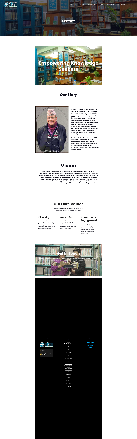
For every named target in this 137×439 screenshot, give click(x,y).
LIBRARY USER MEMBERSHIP (68, 365)
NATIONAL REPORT (68, 370)
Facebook (90, 343)
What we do (68, 384)
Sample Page (68, 380)
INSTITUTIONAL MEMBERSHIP (68, 359)
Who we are (68, 387)
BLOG (68, 346)
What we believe (68, 383)
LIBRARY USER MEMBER (68, 364)
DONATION (68, 349)
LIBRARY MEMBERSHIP (68, 362)
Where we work (68, 386)
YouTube (90, 348)
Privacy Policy (68, 374)
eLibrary (130, 4)
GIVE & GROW (68, 352)
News (68, 371)
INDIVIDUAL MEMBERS (68, 358)
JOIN (68, 361)
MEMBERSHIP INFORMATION (68, 368)
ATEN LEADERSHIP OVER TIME (68, 343)
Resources (68, 377)
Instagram (90, 345)
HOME (71, 4)
